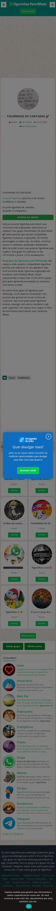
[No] (52, 899)
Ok (28, 906)
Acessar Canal (28, 470)
